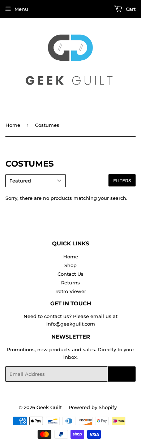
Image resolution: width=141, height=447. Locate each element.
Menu (21, 9)
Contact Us (70, 274)
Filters (122, 180)
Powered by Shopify (93, 407)
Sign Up (121, 374)
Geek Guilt (49, 407)
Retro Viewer (70, 291)
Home (12, 125)
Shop (70, 265)
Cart (130, 9)
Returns (70, 282)
